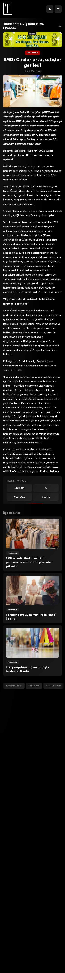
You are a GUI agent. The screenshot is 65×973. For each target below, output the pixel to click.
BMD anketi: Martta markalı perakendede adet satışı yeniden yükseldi (29, 562)
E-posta (45, 497)
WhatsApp (19, 497)
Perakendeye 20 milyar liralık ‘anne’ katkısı (31, 617)
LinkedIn (19, 488)
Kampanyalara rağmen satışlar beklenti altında (28, 669)
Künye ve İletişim (53, 686)
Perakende (32, 53)
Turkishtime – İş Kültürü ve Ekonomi (23, 26)
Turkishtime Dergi (14, 686)
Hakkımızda (33, 686)
